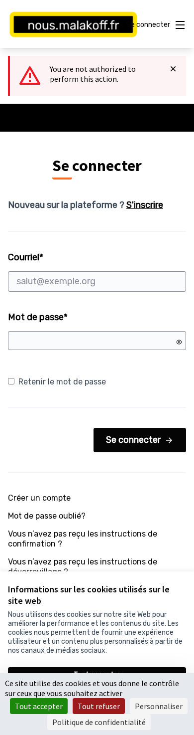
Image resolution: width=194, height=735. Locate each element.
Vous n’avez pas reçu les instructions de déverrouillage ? (82, 566)
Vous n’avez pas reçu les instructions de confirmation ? (82, 539)
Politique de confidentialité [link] (99, 722)
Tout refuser (99, 706)
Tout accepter (39, 706)
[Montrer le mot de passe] (179, 342)
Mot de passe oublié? (47, 516)
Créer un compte (39, 498)
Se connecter (133, 439)
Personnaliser (159, 706)
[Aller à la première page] (74, 25)
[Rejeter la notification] (173, 69)
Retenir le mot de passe (62, 381)
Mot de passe (38, 317)
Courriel (63, 257)
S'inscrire (144, 204)
